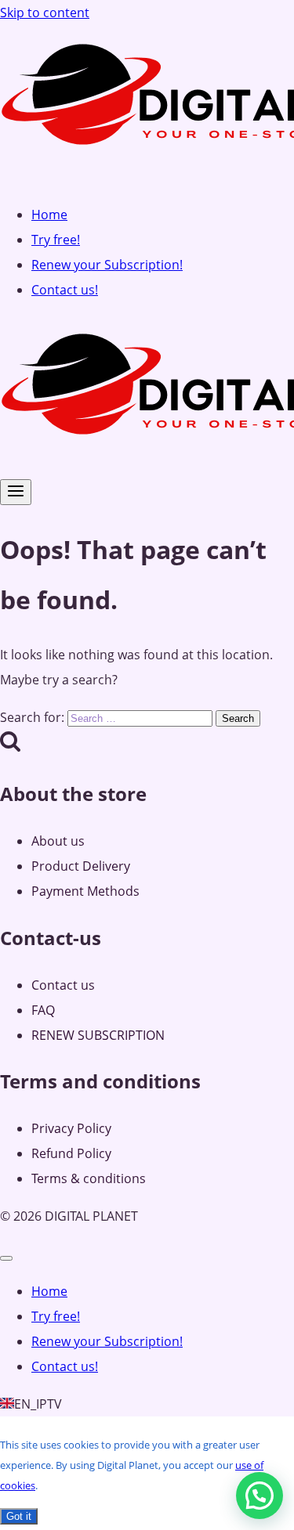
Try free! (55, 239)
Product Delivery (80, 866)
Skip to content (44, 12)
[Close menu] (6, 1258)
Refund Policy (71, 1153)
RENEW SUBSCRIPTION (98, 1035)
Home (49, 214)
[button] (259, 1495)
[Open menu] (15, 492)
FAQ (43, 1010)
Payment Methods (85, 891)
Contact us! (64, 289)
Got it (18, 1516)
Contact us (63, 985)
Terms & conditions (88, 1178)
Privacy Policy (71, 1128)
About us (58, 841)
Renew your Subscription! (107, 264)
